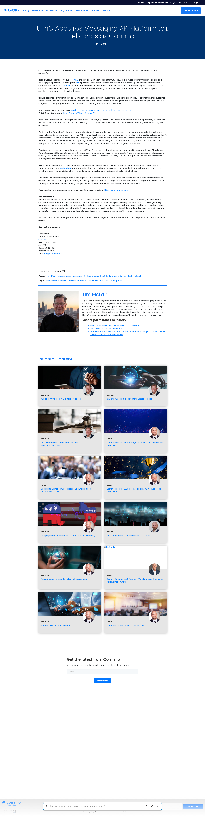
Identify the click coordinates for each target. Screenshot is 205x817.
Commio (42, 239)
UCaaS (138, 276)
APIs (47, 276)
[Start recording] (146, 806)
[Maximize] (152, 806)
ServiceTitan (65, 168)
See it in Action (191, 10)
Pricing (26, 10)
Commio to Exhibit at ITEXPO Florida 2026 (126, 625)
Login (195, 2)
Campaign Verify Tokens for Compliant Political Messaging (68, 535)
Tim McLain (102, 44)
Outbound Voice (91, 276)
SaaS (102, 276)
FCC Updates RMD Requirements (56, 625)
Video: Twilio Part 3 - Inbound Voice (106, 328)
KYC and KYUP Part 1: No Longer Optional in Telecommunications (60, 444)
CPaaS (53, 276)
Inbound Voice (64, 276)
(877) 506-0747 (181, 2)
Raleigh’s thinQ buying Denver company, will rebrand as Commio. (101, 110)
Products (36, 10)
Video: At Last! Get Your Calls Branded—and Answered (115, 325)
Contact (106, 10)
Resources (81, 10)
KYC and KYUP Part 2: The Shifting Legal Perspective (130, 399)
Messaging (77, 276)
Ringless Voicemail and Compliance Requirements (64, 579)
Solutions (50, 10)
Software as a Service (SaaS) (119, 276)
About (94, 10)
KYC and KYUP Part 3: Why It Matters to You (61, 399)
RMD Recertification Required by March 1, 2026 (128, 535)
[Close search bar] (158, 806)
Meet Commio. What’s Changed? (78, 113)
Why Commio (66, 10)
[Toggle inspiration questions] (46, 806)
